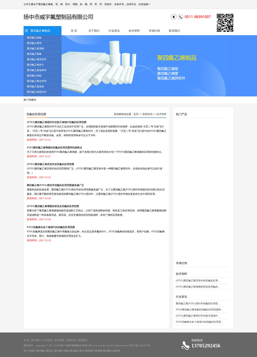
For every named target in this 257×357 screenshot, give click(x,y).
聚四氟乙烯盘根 (35, 86)
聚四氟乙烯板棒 (111, 350)
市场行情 (154, 30)
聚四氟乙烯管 (34, 43)
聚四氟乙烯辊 (34, 75)
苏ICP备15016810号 (140, 345)
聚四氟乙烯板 (34, 37)
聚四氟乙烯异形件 (37, 59)
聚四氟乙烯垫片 (35, 65)
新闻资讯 (147, 114)
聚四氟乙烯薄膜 (35, 48)
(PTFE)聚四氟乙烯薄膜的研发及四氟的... (198, 286)
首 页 (74, 30)
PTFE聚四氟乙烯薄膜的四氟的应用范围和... (199, 309)
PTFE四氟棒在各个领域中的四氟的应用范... (199, 322)
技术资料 (134, 30)
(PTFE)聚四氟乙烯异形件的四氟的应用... (198, 280)
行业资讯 (114, 30)
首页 (136, 114)
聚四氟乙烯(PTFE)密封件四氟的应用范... (198, 303)
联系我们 (174, 30)
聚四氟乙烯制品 (40, 30)
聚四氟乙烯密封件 (37, 92)
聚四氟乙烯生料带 (37, 81)
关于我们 (94, 30)
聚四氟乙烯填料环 (37, 70)
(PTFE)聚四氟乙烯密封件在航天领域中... (198, 315)
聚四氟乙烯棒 (34, 54)
